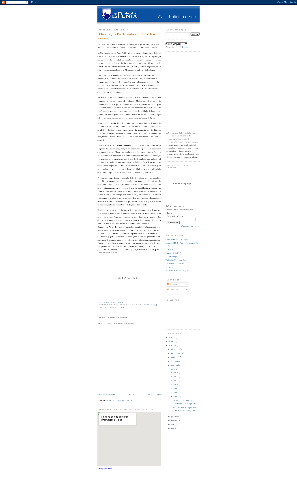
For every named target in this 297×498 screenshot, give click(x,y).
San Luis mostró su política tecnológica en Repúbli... (184, 409)
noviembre (176, 353)
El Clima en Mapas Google (177, 270)
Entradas (173, 284)
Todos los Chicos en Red (176, 260)
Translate (185, 46)
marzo (174, 428)
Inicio (131, 394)
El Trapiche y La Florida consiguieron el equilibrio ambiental (126, 36)
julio (173, 369)
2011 (171, 341)
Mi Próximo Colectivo (175, 263)
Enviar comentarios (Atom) (120, 400)
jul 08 (176, 388)
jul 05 (176, 392)
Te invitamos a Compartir (110, 302)
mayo (173, 420)
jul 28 (176, 376)
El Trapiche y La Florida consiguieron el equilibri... (185, 402)
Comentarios (174, 289)
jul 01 (176, 396)
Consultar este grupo (190, 226)
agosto (174, 365)
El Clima (169, 267)
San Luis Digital (172, 256)
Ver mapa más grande (104, 468)
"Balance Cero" (117, 307)
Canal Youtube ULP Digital (177, 239)
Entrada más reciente (106, 394)
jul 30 (176, 372)
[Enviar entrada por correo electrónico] (155, 305)
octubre (174, 357)
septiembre (176, 361)
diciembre (175, 349)
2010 (171, 345)
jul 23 (176, 380)
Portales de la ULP (173, 253)
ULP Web (169, 249)
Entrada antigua (154, 394)
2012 (171, 337)
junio (173, 416)
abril (173, 424)
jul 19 (176, 384)
